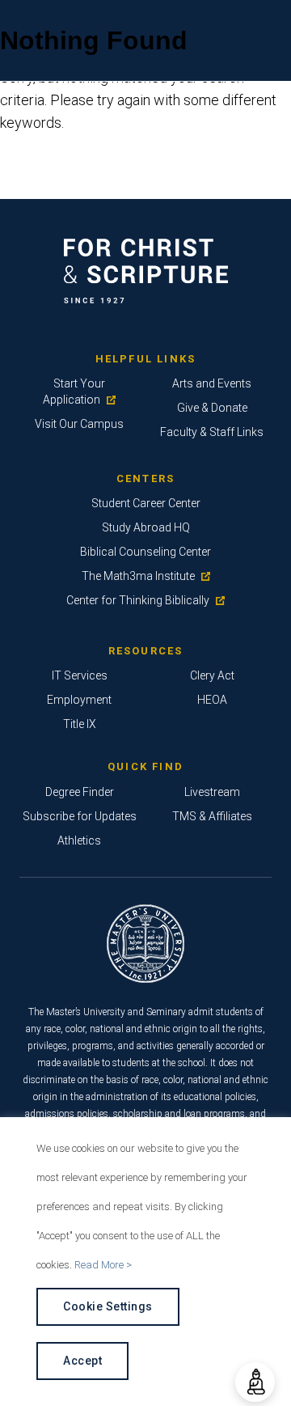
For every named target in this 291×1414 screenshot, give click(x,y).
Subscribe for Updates (80, 816)
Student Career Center (145, 503)
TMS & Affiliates (212, 816)
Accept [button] (82, 1360)
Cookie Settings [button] (108, 1306)
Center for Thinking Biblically (137, 600)
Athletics (79, 840)
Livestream (212, 791)
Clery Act (212, 675)
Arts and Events (211, 383)
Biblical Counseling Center (145, 551)
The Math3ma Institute (138, 575)
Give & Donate (212, 407)
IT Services (80, 675)
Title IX (79, 724)
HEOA (212, 699)
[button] (255, 1382)
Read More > (103, 1265)
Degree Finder (79, 791)
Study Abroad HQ (146, 527)
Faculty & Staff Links (212, 431)
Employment (79, 699)
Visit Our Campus (79, 423)
